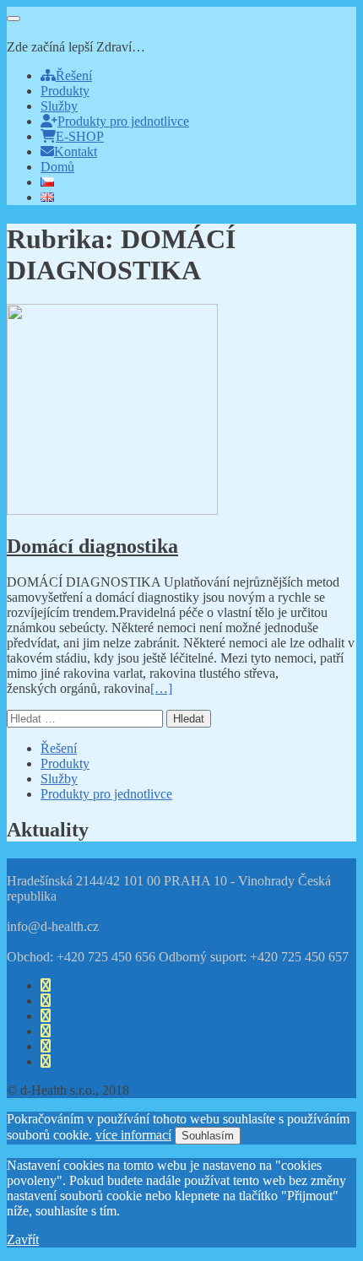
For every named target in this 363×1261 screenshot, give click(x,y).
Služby (59, 106)
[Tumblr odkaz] (46, 1061)
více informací (133, 1135)
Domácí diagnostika (92, 546)
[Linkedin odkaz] (46, 1016)
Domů (57, 167)
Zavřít (23, 1239)
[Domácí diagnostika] (112, 510)
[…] (161, 688)
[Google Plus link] (46, 1031)
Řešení (74, 75)
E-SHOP (80, 136)
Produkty (65, 91)
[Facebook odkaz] (46, 985)
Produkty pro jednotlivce (123, 121)
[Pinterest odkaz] (46, 1046)
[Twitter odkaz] (46, 1000)
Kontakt (75, 151)
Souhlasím (208, 1135)
